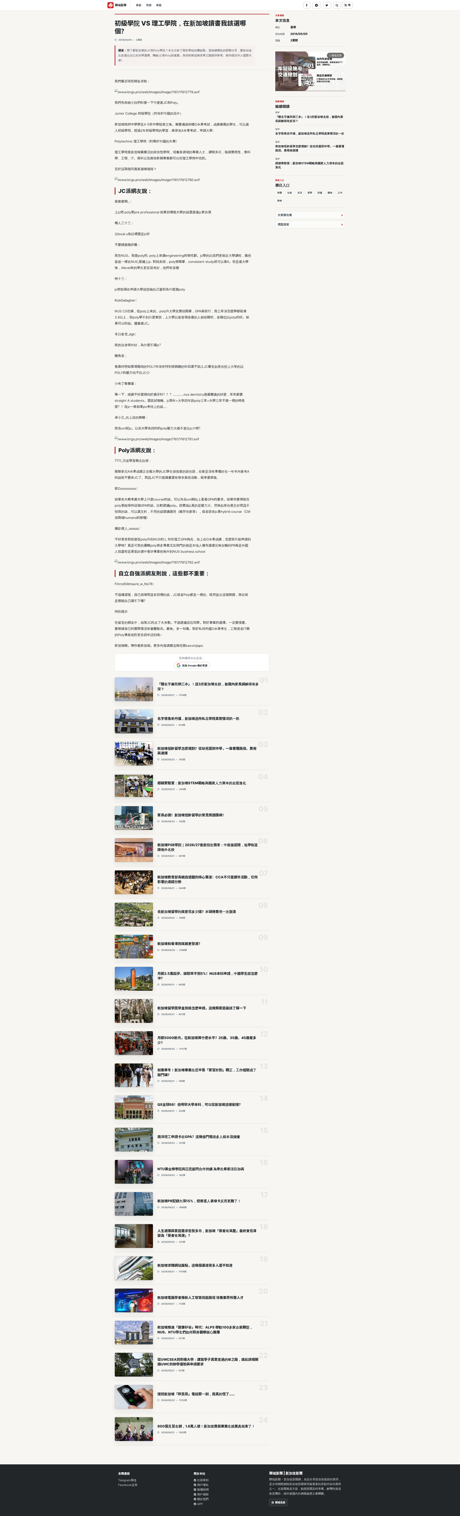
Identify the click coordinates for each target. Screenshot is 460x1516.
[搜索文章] (337, 5)
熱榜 (148, 5)
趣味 (330, 192)
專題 (159, 5)
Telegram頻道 (127, 1480)
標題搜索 (283, 224)
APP (199, 1504)
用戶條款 (202, 1494)
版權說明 (202, 1489)
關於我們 (202, 1499)
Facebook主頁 (127, 1485)
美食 (279, 200)
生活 (299, 192)
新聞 (279, 192)
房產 (320, 192)
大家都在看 (285, 215)
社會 (289, 192)
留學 (293, 27)
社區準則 (202, 1480)
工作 (340, 192)
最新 (138, 5)
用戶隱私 (202, 1485)
